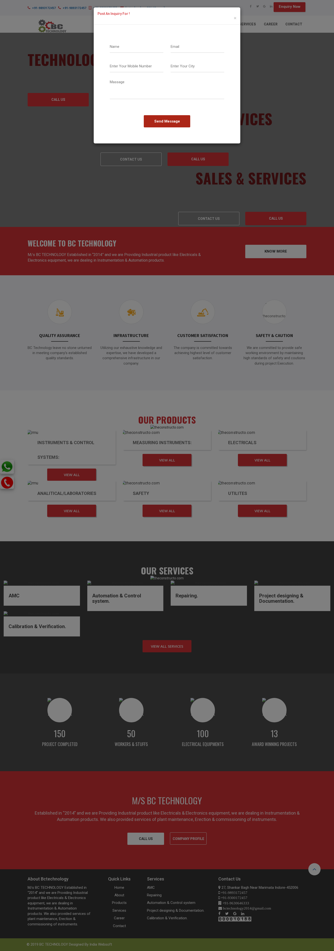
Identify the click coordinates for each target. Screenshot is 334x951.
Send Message (167, 121)
